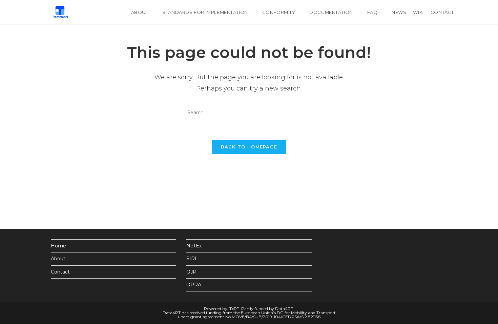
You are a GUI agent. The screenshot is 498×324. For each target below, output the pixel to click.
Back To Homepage (249, 146)
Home (58, 246)
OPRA (193, 285)
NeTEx (194, 246)
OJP (191, 272)
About (58, 259)
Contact (60, 272)
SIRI (191, 259)
